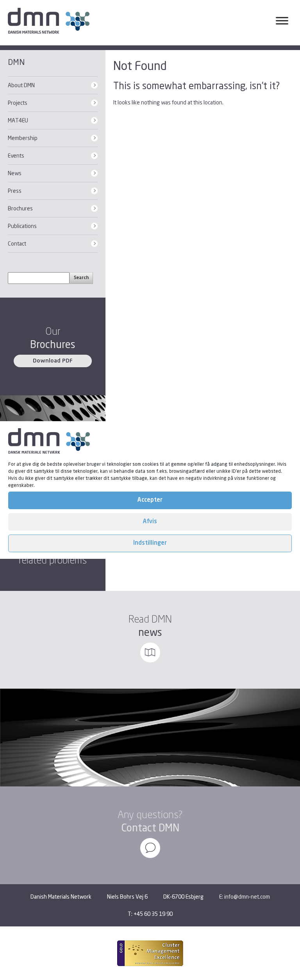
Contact (17, 243)
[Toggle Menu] (282, 20)
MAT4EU (18, 120)
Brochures (20, 208)
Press (14, 190)
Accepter (150, 500)
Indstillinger (150, 543)
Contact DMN (150, 828)
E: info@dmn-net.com (244, 896)
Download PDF (53, 361)
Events (16, 155)
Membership (23, 138)
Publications (22, 226)
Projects (17, 102)
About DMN (21, 85)
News (14, 173)
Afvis (150, 522)
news (150, 632)
